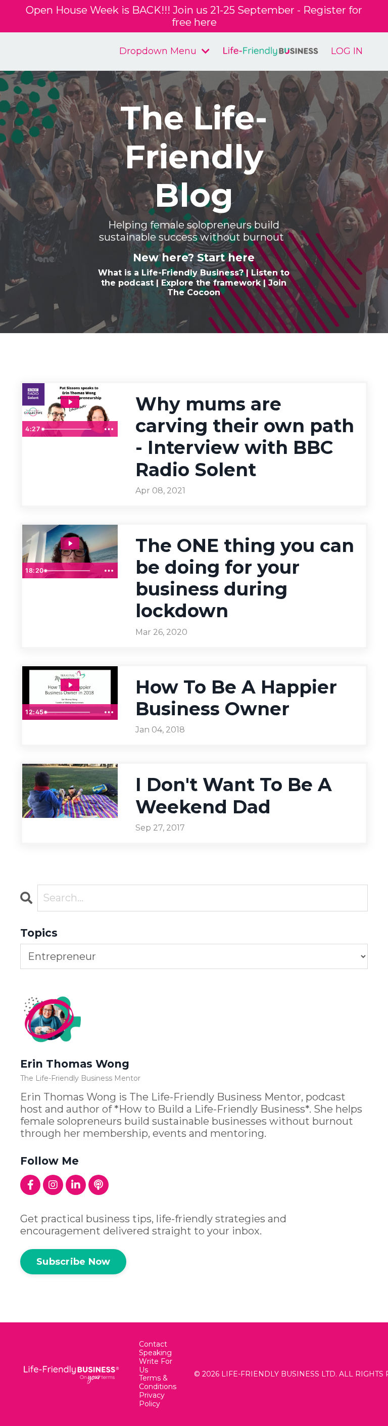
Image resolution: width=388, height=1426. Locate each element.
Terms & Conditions (157, 1382)
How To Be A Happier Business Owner (236, 698)
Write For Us (155, 1365)
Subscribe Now (73, 1261)
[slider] (68, 429)
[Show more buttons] (108, 429)
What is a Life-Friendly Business (168, 273)
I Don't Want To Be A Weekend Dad (233, 795)
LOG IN (347, 51)
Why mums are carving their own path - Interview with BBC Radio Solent (244, 437)
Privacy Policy (152, 1399)
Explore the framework (211, 283)
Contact (153, 1344)
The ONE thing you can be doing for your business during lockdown (244, 578)
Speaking (155, 1353)
